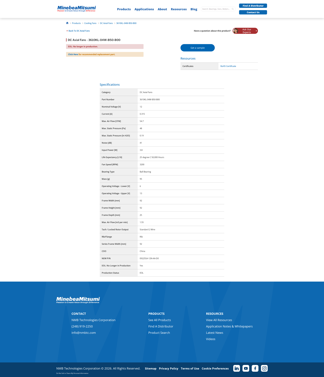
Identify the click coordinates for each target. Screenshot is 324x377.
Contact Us (253, 12)
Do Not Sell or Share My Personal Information (72, 373)
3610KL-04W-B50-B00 (126, 23)
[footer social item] (236, 368)
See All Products (159, 320)
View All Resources (219, 320)
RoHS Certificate (228, 66)
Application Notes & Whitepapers (229, 326)
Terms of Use (190, 368)
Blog (193, 9)
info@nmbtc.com (84, 332)
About (162, 9)
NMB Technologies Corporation (94, 320)
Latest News (214, 332)
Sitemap (150, 368)
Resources (179, 9)
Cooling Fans (90, 23)
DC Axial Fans (106, 23)
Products (124, 9)
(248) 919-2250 (82, 326)
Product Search (159, 332)
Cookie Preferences (215, 368)
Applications (144, 9)
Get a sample (198, 47)
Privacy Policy (168, 368)
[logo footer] (78, 302)
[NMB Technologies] (68, 23)
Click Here (73, 54)
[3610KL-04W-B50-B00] (81, 9)
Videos (210, 339)
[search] (232, 9)
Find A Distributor (253, 5)
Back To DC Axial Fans (79, 30)
